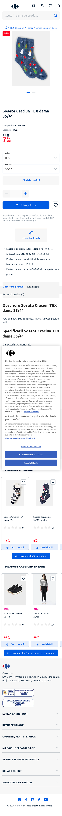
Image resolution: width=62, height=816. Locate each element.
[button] (58, 6)
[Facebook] (39, 800)
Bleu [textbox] (7, 157)
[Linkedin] (32, 800)
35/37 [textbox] (8, 169)
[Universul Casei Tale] (15, 6)
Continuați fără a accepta (31, 454)
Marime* (8, 164)
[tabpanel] (31, 58)
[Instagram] (19, 800)
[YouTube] (46, 800)
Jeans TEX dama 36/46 (41, 615)
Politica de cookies (31, 411)
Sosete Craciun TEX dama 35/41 (13, 518)
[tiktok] (26, 800)
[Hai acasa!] (6, 27)
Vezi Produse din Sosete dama (31, 555)
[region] (31, 408)
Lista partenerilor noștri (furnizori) (20, 438)
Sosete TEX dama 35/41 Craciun (42, 518)
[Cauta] (55, 15)
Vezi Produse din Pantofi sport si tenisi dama (31, 652)
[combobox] (31, 157)
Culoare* (9, 153)
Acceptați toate (31, 462)
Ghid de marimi (31, 180)
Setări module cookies (31, 446)
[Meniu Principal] (5, 6)
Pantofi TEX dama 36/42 (13, 615)
